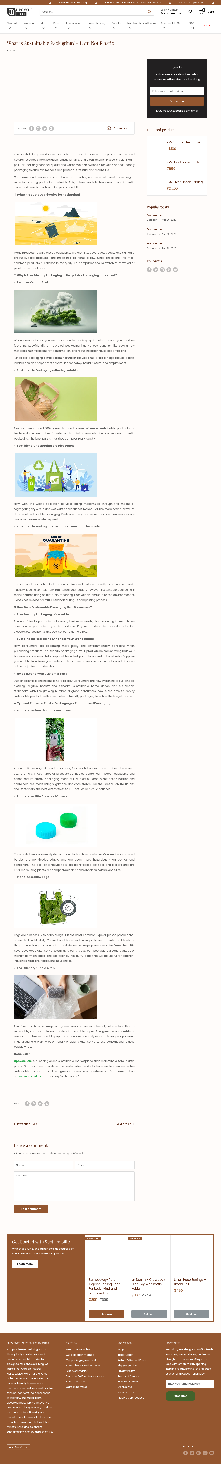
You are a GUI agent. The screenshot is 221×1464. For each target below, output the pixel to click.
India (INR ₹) (15, 1447)
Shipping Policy (127, 1365)
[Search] (149, 11)
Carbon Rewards (76, 1387)
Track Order (125, 1355)
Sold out (149, 1314)
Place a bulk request (131, 1397)
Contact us (125, 1387)
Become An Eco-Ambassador (85, 1376)
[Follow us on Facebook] (149, 269)
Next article (123, 1124)
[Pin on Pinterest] (38, 128)
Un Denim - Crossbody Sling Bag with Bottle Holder (148, 1284)
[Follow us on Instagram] (162, 269)
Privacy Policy (126, 1371)
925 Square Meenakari (183, 142)
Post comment (31, 1209)
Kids (56, 23)
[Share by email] (51, 128)
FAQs (121, 1349)
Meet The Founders (78, 1349)
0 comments (122, 128)
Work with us (126, 1392)
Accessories (73, 23)
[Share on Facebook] (31, 128)
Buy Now (106, 1314)
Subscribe (177, 101)
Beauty (116, 23)
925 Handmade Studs (183, 162)
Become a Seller (128, 1381)
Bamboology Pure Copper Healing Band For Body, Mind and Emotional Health (105, 1286)
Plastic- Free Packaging (31, 2)
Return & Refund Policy (132, 1360)
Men (43, 23)
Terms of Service (128, 1376)
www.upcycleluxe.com (33, 1076)
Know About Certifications (83, 1365)
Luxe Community (76, 1371)
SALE (207, 25)
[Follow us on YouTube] (175, 269)
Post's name (154, 215)
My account (169, 13)
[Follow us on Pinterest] (168, 269)
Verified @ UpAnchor (150, 2)
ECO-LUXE (192, 25)
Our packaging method (81, 1360)
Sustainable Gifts (172, 23)
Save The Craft (75, 1381)
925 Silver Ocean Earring (185, 182)
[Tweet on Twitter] (44, 128)
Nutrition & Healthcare (141, 23)
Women (29, 23)
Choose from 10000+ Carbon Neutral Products (91, 2)
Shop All (12, 23)
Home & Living (96, 23)
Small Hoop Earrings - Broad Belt (190, 1282)
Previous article (27, 1124)
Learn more (25, 1264)
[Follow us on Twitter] (155, 269)
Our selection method (80, 1355)
